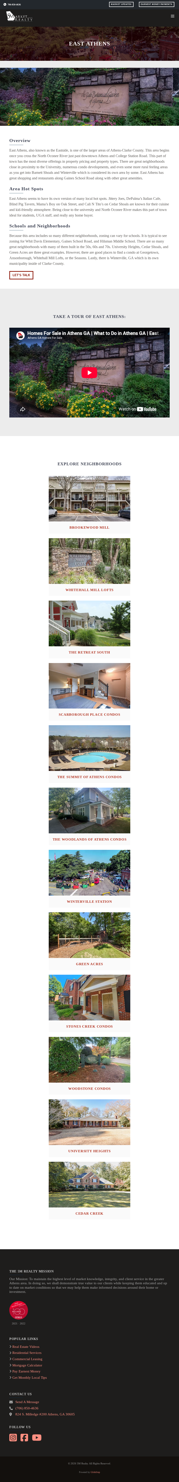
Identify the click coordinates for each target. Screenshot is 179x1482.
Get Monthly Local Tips (29, 1377)
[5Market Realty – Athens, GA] (20, 16)
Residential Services (26, 1353)
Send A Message (27, 1402)
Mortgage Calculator (27, 1365)
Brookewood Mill (89, 527)
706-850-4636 (14, 4)
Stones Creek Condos (89, 1026)
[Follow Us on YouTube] (36, 1437)
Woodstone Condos (89, 1088)
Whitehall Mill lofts (89, 590)
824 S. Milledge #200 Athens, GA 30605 (45, 1414)
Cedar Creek (89, 1213)
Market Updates (121, 4)
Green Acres (89, 964)
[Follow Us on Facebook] (25, 1437)
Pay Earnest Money (26, 1371)
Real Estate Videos (25, 1347)
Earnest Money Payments (156, 4)
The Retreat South (89, 652)
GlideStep (95, 1472)
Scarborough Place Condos (89, 714)
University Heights (89, 1151)
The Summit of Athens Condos (89, 777)
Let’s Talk (21, 275)
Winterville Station (89, 901)
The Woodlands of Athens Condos (90, 839)
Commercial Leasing (27, 1359)
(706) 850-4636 (26, 1408)
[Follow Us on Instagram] (13, 1437)
